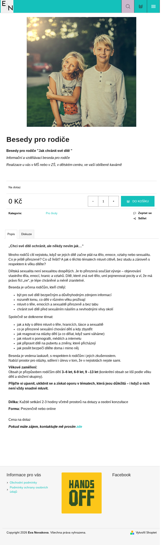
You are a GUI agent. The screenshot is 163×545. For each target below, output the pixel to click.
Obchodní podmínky (23, 482)
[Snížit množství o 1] (93, 201)
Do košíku (140, 201)
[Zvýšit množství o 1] (113, 201)
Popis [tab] (11, 234)
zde (79, 426)
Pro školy (52, 213)
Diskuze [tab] (26, 234)
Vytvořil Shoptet (146, 532)
